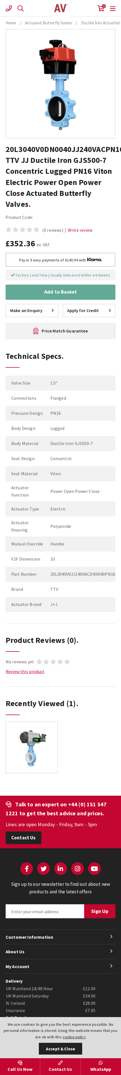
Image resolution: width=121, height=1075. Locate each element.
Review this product (25, 671)
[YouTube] (94, 868)
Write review (80, 230)
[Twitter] (43, 868)
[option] (31, 750)
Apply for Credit (83, 310)
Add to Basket (60, 292)
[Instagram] (77, 868)
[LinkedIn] (60, 868)
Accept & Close (60, 1048)
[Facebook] (26, 868)
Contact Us (23, 838)
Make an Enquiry (26, 310)
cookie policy (74, 1036)
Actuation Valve (60, 8)
